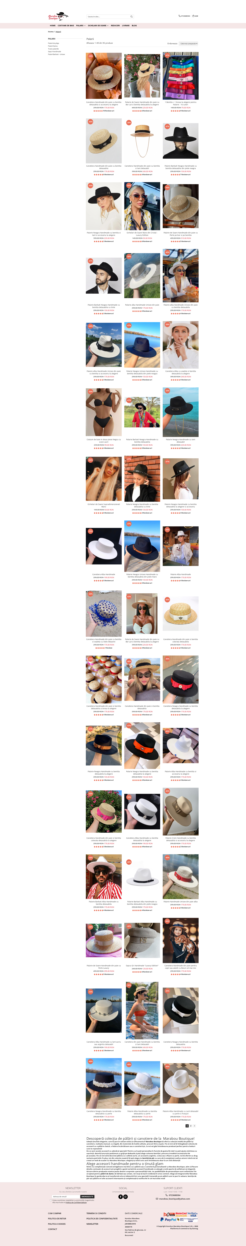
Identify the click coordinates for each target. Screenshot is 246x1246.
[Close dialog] (145, 579)
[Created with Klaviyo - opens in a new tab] (123, 668)
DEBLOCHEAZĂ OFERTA (123, 650)
